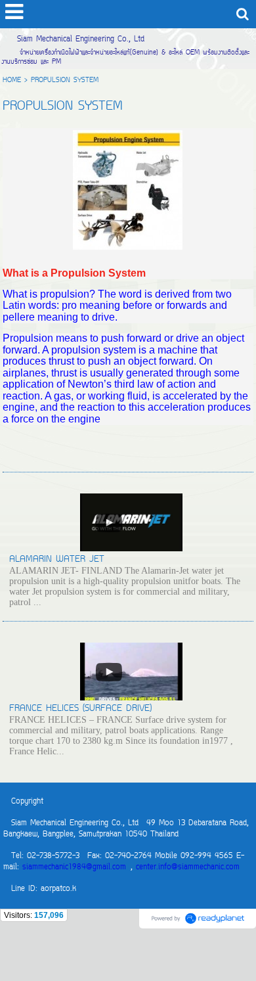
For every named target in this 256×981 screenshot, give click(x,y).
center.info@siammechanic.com (188, 867)
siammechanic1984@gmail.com (74, 867)
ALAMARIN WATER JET (56, 559)
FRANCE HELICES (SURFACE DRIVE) (80, 708)
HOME (12, 80)
